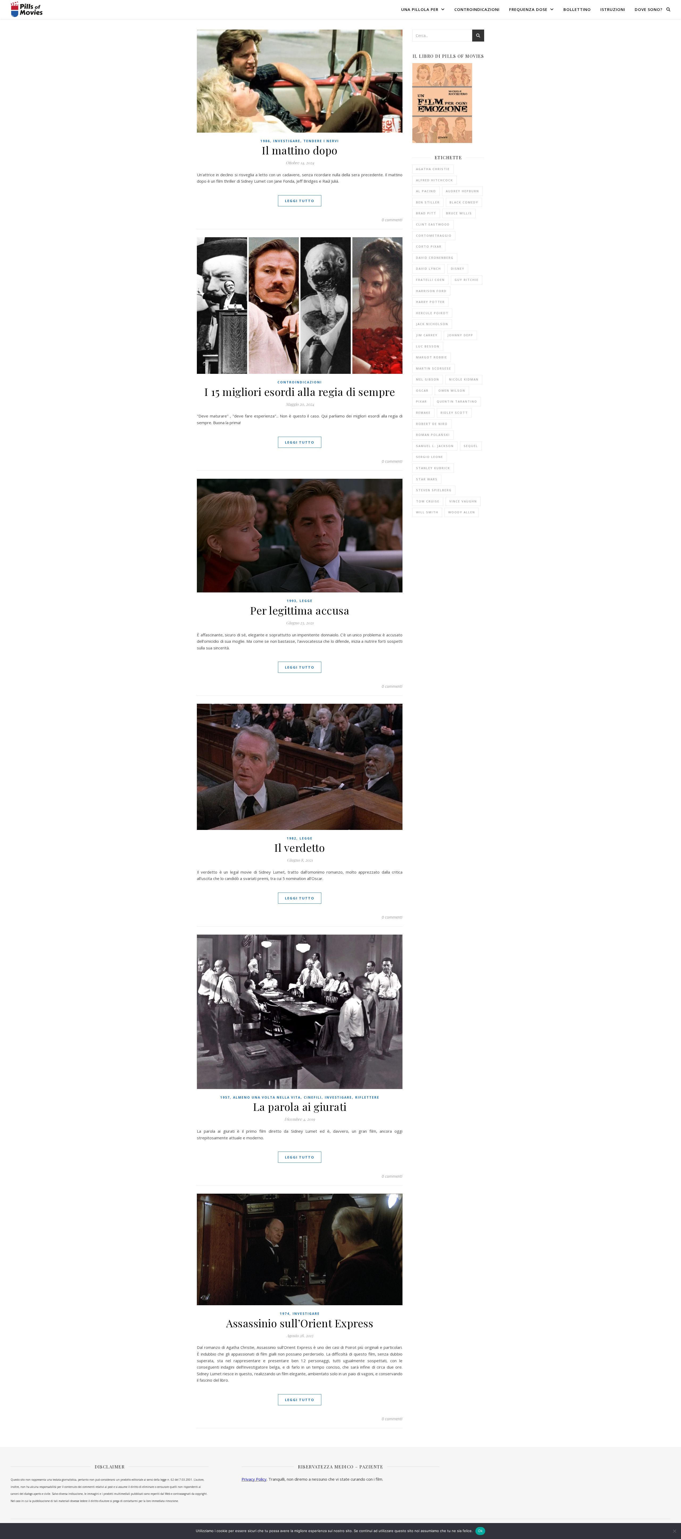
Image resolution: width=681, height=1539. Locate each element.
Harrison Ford (431, 291)
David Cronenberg (435, 258)
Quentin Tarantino (457, 401)
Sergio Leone (429, 457)
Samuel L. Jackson (435, 446)
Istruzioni (612, 9)
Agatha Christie (433, 169)
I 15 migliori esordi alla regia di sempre (299, 391)
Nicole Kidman (464, 379)
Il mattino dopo (300, 150)
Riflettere (367, 1097)
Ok (480, 1531)
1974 (284, 1313)
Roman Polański (433, 435)
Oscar (422, 390)
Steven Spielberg (434, 490)
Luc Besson (427, 346)
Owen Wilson (451, 390)
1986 (265, 141)
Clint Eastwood (433, 224)
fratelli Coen (430, 280)
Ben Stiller (428, 202)
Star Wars (427, 479)
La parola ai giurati (300, 1106)
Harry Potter (430, 302)
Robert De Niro (432, 424)
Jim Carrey (427, 335)
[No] (674, 1531)
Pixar (421, 401)
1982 (291, 838)
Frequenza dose (528, 9)
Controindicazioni (477, 9)
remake (423, 413)
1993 (291, 601)
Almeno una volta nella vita (267, 1097)
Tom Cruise (427, 501)
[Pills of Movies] (27, 9)
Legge (306, 601)
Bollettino (577, 9)
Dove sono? (648, 9)
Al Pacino (426, 191)
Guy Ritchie (467, 280)
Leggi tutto (299, 200)
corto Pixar (429, 246)
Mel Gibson (427, 379)
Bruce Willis (459, 213)
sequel (471, 446)
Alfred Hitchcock (434, 180)
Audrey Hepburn (462, 191)
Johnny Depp (460, 335)
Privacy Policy (254, 1479)
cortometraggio (434, 236)
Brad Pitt (426, 213)
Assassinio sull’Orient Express (299, 1323)
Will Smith (427, 512)
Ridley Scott (454, 413)
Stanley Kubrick (433, 468)
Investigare (286, 141)
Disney (457, 269)
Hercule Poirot (432, 313)
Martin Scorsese (433, 368)
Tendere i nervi (321, 141)
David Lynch (428, 269)
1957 (225, 1097)
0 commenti (392, 219)
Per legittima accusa (299, 610)
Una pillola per (419, 9)
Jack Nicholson (432, 324)
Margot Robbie (431, 357)
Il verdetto (299, 847)
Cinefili (313, 1097)
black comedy (464, 202)
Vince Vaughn (463, 501)
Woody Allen (461, 512)
